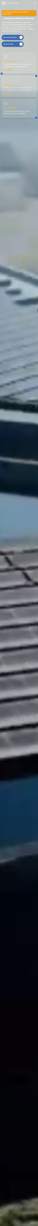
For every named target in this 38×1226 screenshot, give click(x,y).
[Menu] (34, 3)
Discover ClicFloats (10, 37)
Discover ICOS (8, 44)
